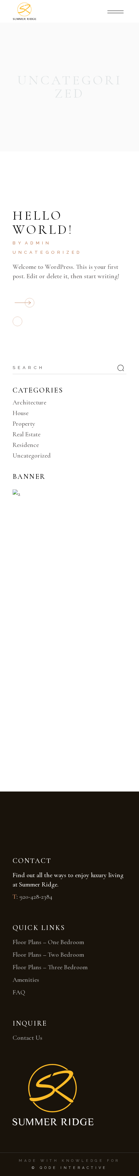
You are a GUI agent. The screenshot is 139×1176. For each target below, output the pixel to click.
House (20, 413)
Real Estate (26, 434)
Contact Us (27, 1038)
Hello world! (43, 222)
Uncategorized (47, 252)
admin (38, 243)
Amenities (26, 980)
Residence (26, 445)
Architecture (29, 402)
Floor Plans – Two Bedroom (48, 955)
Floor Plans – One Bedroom (48, 942)
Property (24, 424)
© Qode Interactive (69, 1168)
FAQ (19, 992)
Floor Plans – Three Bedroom (50, 967)
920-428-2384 (35, 897)
